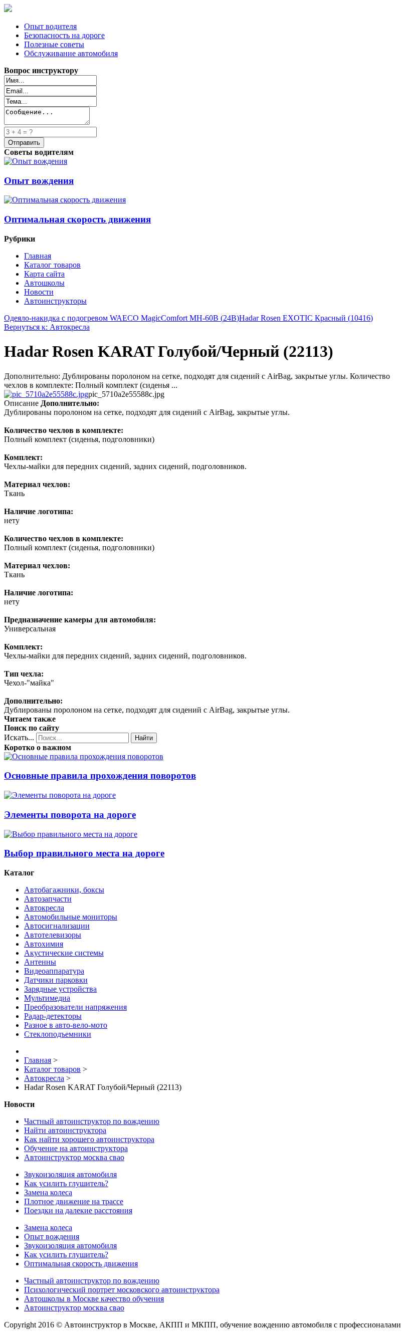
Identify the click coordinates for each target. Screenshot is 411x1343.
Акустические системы (64, 953)
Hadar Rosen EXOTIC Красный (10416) (306, 318)
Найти (144, 738)
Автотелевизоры (52, 935)
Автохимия (43, 944)
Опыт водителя (50, 26)
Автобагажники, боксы (64, 889)
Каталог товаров (52, 265)
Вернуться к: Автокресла (47, 327)
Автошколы (44, 283)
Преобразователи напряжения (75, 1007)
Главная (37, 256)
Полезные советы (54, 44)
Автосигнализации (57, 926)
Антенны (40, 962)
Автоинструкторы (55, 301)
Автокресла (44, 908)
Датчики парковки (56, 980)
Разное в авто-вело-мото (65, 1025)
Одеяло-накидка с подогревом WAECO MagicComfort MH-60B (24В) (121, 318)
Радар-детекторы (53, 1016)
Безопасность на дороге (64, 35)
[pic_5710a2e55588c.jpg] (46, 394)
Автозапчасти (48, 898)
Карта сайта (44, 274)
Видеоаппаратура (54, 971)
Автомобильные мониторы (70, 917)
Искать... (19, 737)
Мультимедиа (47, 998)
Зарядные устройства (60, 989)
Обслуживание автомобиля (71, 53)
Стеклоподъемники (57, 1034)
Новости (39, 292)
